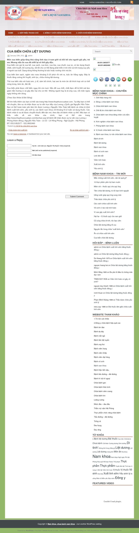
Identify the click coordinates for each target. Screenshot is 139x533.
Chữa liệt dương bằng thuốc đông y (115, 254)
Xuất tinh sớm (108, 46)
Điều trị (98, 478)
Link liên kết (73, 46)
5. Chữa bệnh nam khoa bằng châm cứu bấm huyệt (67, 37)
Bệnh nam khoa (35, 46)
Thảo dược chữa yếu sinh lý (105, 199)
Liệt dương (123, 447)
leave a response (19, 134)
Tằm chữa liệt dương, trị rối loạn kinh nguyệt (111, 190)
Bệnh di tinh (122, 42)
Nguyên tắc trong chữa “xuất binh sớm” (109, 229)
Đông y (120, 477)
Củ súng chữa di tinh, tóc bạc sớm (107, 220)
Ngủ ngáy (121, 457)
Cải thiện (105, 443)
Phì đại (127, 457)
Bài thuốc (112, 438)
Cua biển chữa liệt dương (104, 237)
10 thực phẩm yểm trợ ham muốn (107, 182)
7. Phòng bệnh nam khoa (19, 42)
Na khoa (124, 452)
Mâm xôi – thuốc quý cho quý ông (107, 186)
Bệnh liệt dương (16, 46)
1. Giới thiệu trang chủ (28, 33)
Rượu (111, 462)
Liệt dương (101, 451)
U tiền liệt (99, 470)
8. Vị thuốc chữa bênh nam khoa (50, 42)
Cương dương (113, 443)
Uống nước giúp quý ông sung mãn (107, 195)
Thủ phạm (116, 462)
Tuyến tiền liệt (120, 466)
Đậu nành (111, 478)
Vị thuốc (125, 469)
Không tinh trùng (104, 448)
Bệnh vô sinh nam (55, 46)
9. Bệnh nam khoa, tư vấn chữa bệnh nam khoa (91, 42)
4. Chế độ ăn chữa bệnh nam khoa (23, 37)
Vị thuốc (116, 469)
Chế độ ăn (127, 439)
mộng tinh (110, 452)
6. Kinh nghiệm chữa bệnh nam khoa (111, 37)
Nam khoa (101, 456)
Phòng (95, 462)
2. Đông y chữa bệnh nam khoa (57, 33)
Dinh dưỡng (122, 443)
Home (82, 2)
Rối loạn (106, 462)
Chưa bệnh (97, 443)
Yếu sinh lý (124, 46)
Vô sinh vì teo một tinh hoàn (105, 207)
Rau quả (100, 462)
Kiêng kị (112, 448)
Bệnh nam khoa (100, 365)
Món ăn (117, 451)
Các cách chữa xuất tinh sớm (105, 203)
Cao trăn (121, 439)
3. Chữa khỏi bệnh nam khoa (89, 33)
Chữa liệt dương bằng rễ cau (105, 224)
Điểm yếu (105, 478)
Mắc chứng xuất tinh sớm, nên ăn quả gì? (110, 178)
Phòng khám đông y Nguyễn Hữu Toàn (105, 2)
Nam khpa (114, 457)
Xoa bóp (100, 474)
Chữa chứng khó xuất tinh (17, 130)
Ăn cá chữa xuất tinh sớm (79, 130)
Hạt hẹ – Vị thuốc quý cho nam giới (108, 216)
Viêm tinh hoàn (90, 46)
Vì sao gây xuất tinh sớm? (104, 212)
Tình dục (128, 466)
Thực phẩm (107, 465)
